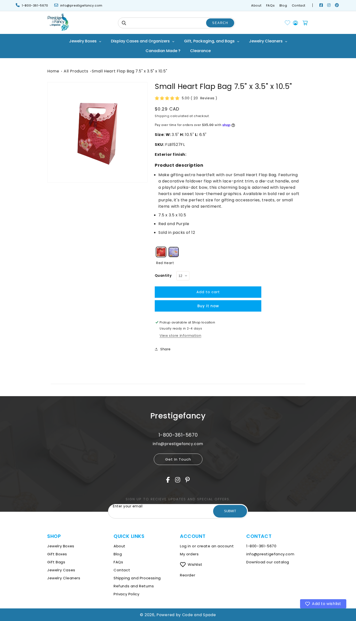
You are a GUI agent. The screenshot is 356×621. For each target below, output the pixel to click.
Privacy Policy (126, 594)
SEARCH (220, 23)
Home (53, 71)
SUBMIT (230, 511)
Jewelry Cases (61, 570)
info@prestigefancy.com (81, 5)
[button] (323, 603)
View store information (180, 335)
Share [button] (165, 349)
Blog (283, 5)
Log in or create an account (207, 546)
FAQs (270, 5)
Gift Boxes (57, 554)
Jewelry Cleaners (63, 578)
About (256, 5)
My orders (189, 554)
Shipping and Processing (137, 578)
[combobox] (176, 22)
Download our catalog (267, 562)
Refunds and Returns (134, 586)
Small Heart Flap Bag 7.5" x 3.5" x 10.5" (129, 71)
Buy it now (208, 305)
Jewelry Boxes (60, 546)
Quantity (163, 275)
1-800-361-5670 (35, 5)
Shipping (162, 116)
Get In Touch (178, 459)
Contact (298, 5)
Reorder (187, 575)
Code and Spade (199, 615)
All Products (76, 71)
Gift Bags (56, 562)
